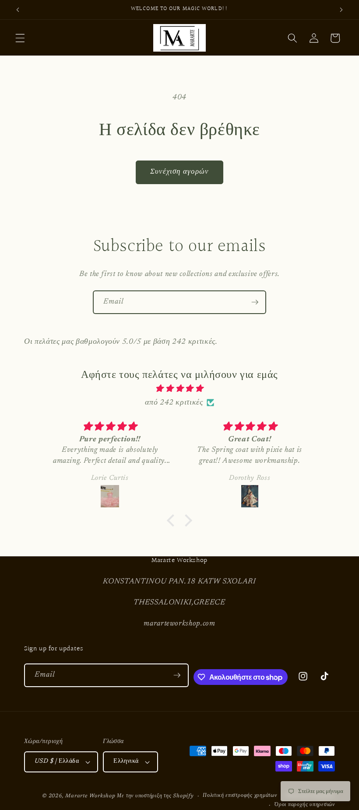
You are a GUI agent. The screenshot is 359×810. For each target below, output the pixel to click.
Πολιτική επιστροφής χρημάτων (240, 795)
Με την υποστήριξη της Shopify (155, 796)
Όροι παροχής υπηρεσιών (305, 804)
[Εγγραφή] (254, 302)
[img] (180, 389)
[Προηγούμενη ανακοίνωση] (18, 9)
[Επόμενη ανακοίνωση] (341, 9)
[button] (20, 38)
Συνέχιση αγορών (179, 171)
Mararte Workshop (90, 796)
